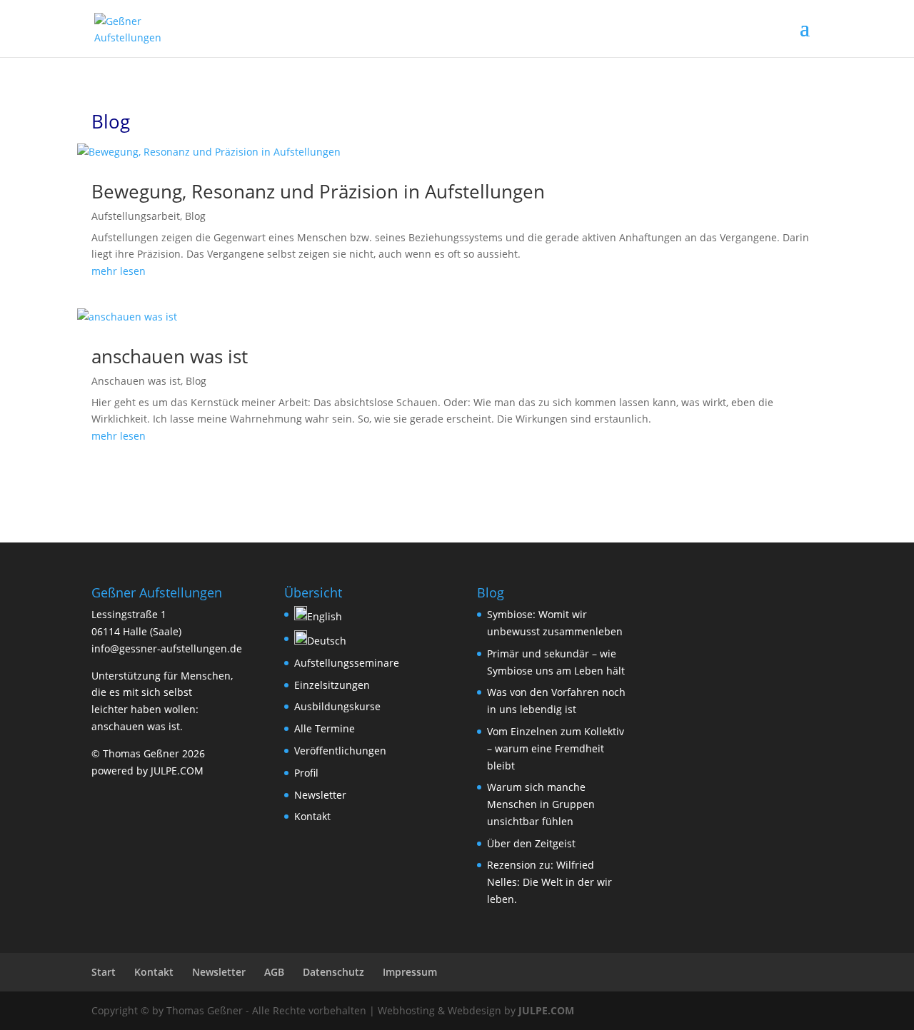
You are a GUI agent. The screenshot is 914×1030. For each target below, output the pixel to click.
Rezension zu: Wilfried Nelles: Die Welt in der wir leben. (549, 882)
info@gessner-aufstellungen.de (166, 648)
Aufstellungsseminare (346, 663)
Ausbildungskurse (337, 706)
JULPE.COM (546, 1010)
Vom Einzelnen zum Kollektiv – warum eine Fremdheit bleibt (555, 748)
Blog (195, 216)
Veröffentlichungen (340, 750)
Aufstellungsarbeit (135, 216)
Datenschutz (333, 972)
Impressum (410, 972)
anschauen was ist (169, 356)
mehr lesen (118, 271)
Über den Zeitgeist (531, 843)
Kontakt (312, 816)
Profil (306, 772)
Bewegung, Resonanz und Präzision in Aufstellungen (318, 191)
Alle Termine (324, 728)
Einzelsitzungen (332, 685)
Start (103, 972)
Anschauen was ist (136, 381)
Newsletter (320, 795)
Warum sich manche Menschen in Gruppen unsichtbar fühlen (541, 804)
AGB (274, 972)
